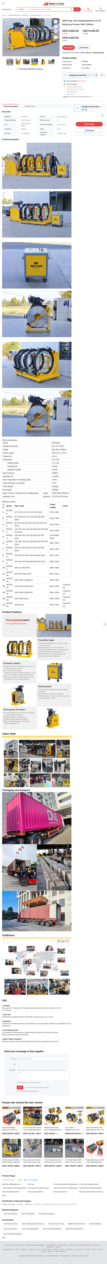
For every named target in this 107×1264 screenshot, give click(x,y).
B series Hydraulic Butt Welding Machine (66, 1188)
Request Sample (98, 52)
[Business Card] (102, 115)
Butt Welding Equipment (46, 1214)
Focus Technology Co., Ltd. (40, 1256)
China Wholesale (51, 1245)
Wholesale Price (62, 1245)
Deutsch (61, 1249)
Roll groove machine (60, 1192)
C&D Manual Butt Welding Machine (90, 1188)
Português (31, 1249)
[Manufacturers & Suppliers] (53, 4)
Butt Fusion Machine (10, 1214)
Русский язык (47, 1249)
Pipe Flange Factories (11, 1224)
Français (38, 1249)
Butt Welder (47, 15)
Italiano (55, 1249)
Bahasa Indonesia (60, 1251)
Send (20, 1087)
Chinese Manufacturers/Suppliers (35, 1245)
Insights (57, 1247)
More (4, 1238)
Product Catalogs (31, 1180)
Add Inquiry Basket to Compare (31, 69)
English (17, 1249)
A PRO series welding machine (89, 1184)
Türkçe (43, 1251)
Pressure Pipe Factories (56, 1224)
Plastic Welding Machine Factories (33, 1224)
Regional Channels (84, 1245)
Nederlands (69, 1249)
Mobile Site (50, 1247)
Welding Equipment (36, 15)
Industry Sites (73, 1245)
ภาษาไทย (99, 1249)
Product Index (96, 1245)
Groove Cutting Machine (35, 1192)
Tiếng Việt (50, 1251)
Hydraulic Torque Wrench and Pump (90, 1192)
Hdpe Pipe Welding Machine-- (11, 1184)
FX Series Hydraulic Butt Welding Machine (66, 1184)
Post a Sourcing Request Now (27, 1091)
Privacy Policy (85, 1256)
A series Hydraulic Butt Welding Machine (15, 1188)
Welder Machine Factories (76, 1224)
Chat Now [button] (85, 48)
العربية (76, 1249)
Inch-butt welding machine (10, 1192)
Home (4, 15)
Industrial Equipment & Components (18, 15)
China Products (19, 1245)
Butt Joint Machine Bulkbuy (13, 1234)
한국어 (82, 1249)
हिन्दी (93, 1249)
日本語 (88, 1249)
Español (23, 1249)
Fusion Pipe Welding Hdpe (30, 1229)
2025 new (31, 1184)
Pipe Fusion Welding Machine (52, 1229)
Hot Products (8, 1245)
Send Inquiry (68, 48)
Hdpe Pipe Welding (95, 1224)
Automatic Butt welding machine (38, 1188)
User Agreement (65, 1256)
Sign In (65, 97)
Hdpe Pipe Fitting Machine (74, 1229)
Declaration (75, 1256)
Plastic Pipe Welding (28, 1214)
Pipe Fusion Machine (10, 1229)
